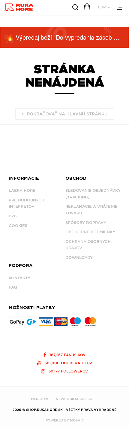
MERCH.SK (40, 399)
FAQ (13, 287)
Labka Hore (22, 190)
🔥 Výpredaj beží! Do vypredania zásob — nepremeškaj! (67, 37)
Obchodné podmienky (90, 232)
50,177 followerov (67, 371)
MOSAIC (77, 420)
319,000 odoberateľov (68, 363)
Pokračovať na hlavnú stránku (67, 114)
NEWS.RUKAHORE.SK (74, 399)
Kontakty (19, 278)
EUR (102, 7)
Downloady (79, 257)
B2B (12, 216)
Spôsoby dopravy (85, 222)
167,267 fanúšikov (67, 355)
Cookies (18, 225)
